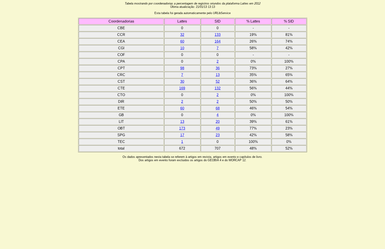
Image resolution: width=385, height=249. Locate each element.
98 (182, 68)
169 (182, 88)
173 (182, 128)
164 (218, 41)
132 (218, 88)
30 (182, 81)
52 (218, 81)
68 (218, 108)
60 (182, 41)
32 (182, 35)
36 (218, 68)
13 (218, 75)
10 (182, 48)
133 (218, 35)
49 (218, 128)
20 (218, 121)
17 (182, 135)
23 (218, 135)
